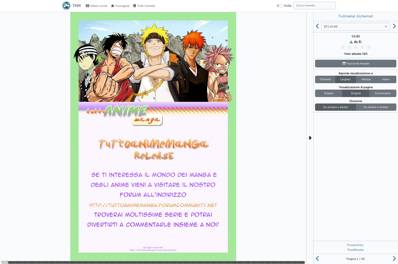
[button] (355, 63)
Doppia (328, 93)
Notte (288, 6)
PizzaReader (355, 250)
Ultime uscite (98, 6)
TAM (76, 5)
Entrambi (325, 79)
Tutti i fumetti (145, 6)
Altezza (366, 79)
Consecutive (383, 93)
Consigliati (121, 6)
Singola (356, 93)
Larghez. (345, 79)
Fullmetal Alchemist (356, 16)
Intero (386, 79)
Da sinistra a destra (335, 107)
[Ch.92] (317, 27)
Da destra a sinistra (376, 107)
